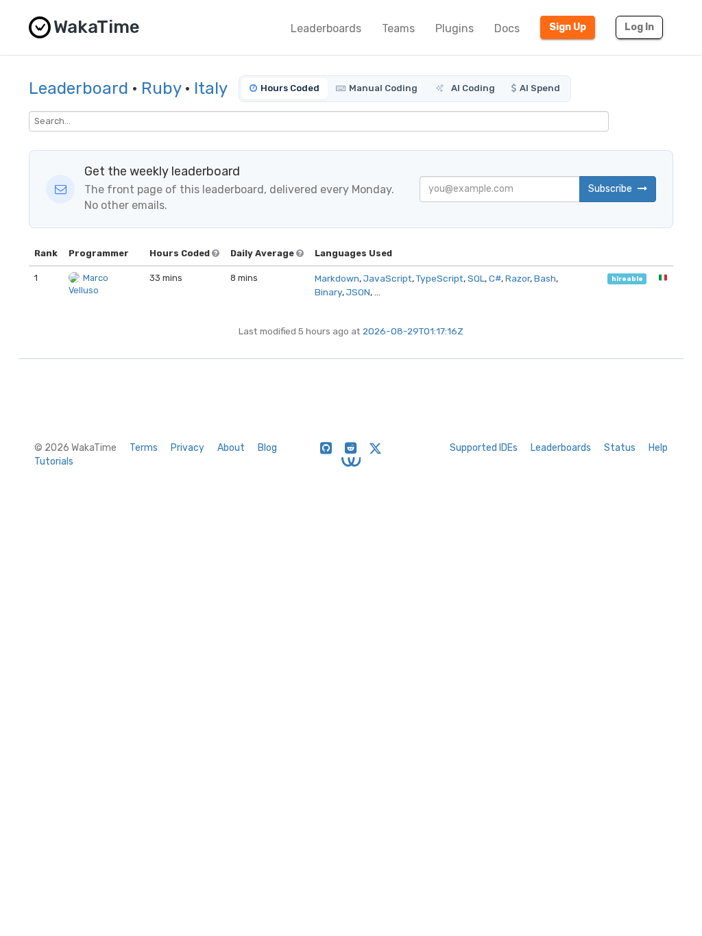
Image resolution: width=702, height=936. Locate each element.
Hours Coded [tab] (290, 88)
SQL (476, 278)
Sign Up (567, 27)
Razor (517, 278)
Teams (398, 28)
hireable (627, 278)
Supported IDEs (484, 448)
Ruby (161, 88)
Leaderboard (78, 88)
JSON (358, 291)
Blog (267, 448)
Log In (639, 27)
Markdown (337, 278)
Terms (144, 448)
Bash (545, 278)
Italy (211, 88)
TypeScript (439, 278)
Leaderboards (326, 28)
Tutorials (53, 461)
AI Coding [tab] (472, 88)
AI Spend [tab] (540, 88)
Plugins (454, 28)
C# (495, 278)
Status (620, 448)
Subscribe (611, 189)
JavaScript (387, 278)
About (231, 448)
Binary (328, 291)
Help (658, 448)
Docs (507, 28)
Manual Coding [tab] (383, 88)
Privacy (187, 448)
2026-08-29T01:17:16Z (413, 330)
